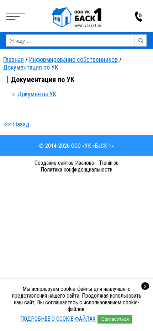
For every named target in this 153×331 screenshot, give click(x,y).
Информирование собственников (73, 59)
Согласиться (115, 319)
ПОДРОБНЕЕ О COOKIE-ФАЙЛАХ (58, 318)
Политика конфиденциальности (76, 169)
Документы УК (37, 94)
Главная (13, 59)
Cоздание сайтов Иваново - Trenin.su (76, 162)
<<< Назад (16, 124)
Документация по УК (30, 67)
